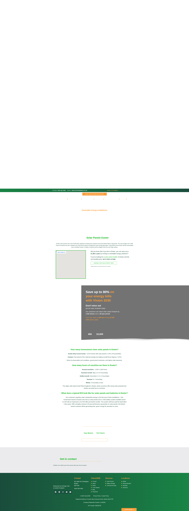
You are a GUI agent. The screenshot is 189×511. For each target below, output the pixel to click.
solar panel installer (111, 257)
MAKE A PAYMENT (112, 190)
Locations (125, 478)
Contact (77, 478)
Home (64, 199)
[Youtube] (66, 492)
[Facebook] (55, 492)
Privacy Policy (97, 496)
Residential (73, 199)
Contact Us (132, 199)
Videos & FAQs (110, 199)
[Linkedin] (59, 492)
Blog (123, 199)
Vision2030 (95, 478)
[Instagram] (63, 492)
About (98, 199)
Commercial (87, 199)
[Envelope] (70, 492)
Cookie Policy (105, 496)
